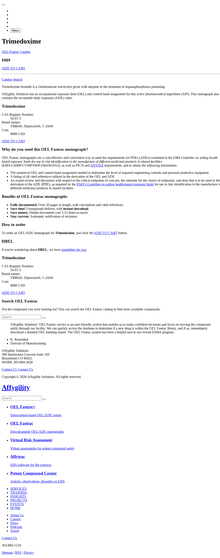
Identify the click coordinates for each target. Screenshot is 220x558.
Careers (15, 519)
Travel (14, 530)
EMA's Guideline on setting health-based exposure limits (115, 184)
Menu (15, 30)
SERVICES (18, 488)
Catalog (7, 79)
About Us (17, 515)
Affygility (16, 387)
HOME (15, 508)
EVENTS (17, 504)
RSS (18, 552)
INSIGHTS (18, 496)
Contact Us (9, 369)
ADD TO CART (13, 68)
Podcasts (16, 527)
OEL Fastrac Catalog (16, 52)
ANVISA (96, 165)
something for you (73, 249)
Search (17, 79)
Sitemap (7, 552)
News (14, 523)
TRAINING (18, 492)
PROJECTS (18, 500)
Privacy (29, 552)
